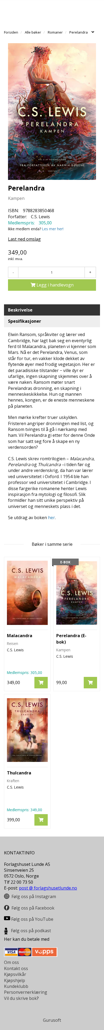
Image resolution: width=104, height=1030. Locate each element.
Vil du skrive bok (20, 998)
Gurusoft (52, 1020)
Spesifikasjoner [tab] (24, 321)
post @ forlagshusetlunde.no (48, 888)
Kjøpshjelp (14, 980)
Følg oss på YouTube (32, 919)
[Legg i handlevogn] (41, 682)
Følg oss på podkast (31, 931)
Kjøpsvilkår (15, 974)
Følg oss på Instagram (33, 896)
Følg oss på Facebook (32, 908)
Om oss (11, 962)
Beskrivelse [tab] (20, 310)
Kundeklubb (16, 986)
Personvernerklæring (25, 992)
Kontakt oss (16, 968)
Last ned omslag (24, 239)
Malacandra (19, 636)
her (51, 517)
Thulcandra (19, 773)
